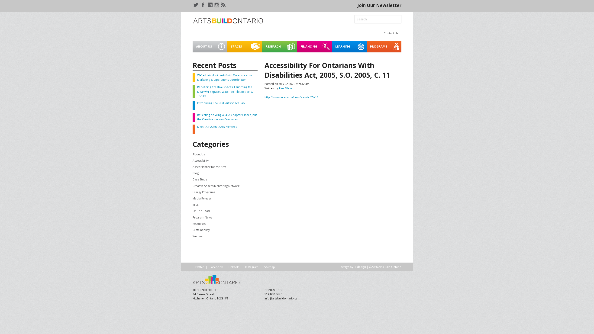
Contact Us (391, 33)
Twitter (199, 267)
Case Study (200, 179)
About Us (199, 154)
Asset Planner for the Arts (209, 167)
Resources (199, 224)
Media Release (202, 198)
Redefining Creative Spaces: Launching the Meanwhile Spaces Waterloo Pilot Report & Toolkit (225, 91)
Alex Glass (285, 88)
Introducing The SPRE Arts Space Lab (221, 103)
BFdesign (360, 267)
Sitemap (269, 267)
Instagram (251, 267)
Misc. (196, 205)
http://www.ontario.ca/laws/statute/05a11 (292, 97)
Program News (202, 217)
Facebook (216, 267)
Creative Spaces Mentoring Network (216, 186)
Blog (196, 173)
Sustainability (201, 230)
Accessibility (201, 161)
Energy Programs (204, 192)
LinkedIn (234, 267)
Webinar (198, 236)
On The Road (201, 211)
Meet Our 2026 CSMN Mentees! (217, 127)
